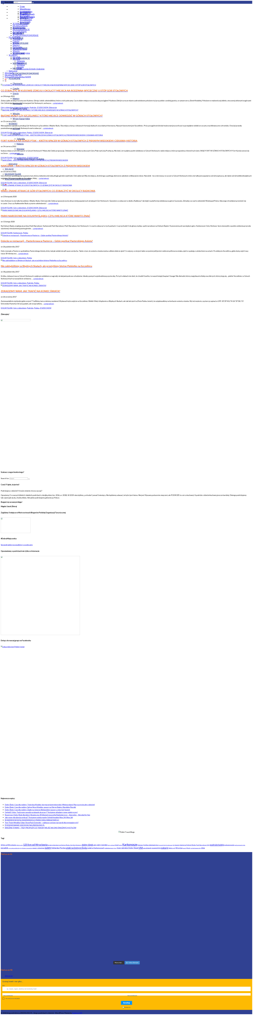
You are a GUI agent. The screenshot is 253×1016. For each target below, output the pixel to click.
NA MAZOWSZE (20, 25)
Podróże (33, 107)
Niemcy (16, 45)
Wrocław (179, 848)
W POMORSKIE (20, 31)
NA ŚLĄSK (17, 33)
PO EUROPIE (14, 37)
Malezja (20, 63)
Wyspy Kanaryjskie (21, 53)
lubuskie (177, 845)
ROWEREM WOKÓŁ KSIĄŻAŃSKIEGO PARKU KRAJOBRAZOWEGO (32, 820)
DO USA (16, 57)
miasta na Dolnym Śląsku (188, 845)
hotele (120, 845)
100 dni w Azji (19, 845)
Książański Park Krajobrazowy (165, 845)
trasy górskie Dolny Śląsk (127, 848)
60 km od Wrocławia (8, 845)
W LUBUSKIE (26, 19)
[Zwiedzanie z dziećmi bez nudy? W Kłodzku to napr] (42, 911)
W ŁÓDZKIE (25, 21)
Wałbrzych (172, 848)
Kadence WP (77, 1013)
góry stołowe (111, 845)
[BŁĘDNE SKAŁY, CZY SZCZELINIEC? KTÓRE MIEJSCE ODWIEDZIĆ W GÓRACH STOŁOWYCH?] (39, 110)
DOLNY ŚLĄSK (26, 17)
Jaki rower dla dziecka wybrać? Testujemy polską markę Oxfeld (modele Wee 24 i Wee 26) (39, 817)
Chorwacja (17, 39)
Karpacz (140, 845)
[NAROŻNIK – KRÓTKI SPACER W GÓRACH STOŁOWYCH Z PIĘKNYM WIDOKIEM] (34, 160)
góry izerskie (102, 845)
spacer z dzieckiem (38, 848)
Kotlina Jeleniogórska (150, 845)
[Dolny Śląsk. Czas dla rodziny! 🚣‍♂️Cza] (210, 903)
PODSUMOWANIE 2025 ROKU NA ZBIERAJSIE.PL (25, 825)
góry (95, 845)
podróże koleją (217, 844)
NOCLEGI (13, 71)
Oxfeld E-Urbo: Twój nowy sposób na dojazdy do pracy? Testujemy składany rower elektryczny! (41, 812)
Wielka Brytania (20, 49)
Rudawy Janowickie (27, 848)
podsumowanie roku (240, 845)
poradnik (4, 848)
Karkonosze (17, 233)
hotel (116, 845)
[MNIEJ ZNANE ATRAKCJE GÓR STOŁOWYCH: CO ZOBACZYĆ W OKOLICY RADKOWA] (36, 185)
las (174, 845)
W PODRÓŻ (25, 11)
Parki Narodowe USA (202, 845)
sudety (48, 847)
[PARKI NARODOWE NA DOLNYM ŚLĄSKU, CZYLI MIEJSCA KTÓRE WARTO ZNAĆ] (34, 210)
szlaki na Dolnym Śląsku (76, 848)
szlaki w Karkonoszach (96, 848)
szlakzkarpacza (109, 848)
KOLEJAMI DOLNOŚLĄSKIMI (18, 77)
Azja (71, 845)
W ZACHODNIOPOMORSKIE (25, 35)
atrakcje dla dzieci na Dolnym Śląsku (59, 845)
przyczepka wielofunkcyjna (15, 848)
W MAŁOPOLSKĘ (21, 23)
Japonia (20, 67)
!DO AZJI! (9, 73)
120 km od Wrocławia (35, 844)
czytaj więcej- (58, 103)
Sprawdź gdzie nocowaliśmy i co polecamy (17, 545)
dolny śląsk (87, 844)
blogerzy (79, 845)
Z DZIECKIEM (42, 107)
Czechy (16, 41)
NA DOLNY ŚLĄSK (13, 75)
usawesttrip (156, 848)
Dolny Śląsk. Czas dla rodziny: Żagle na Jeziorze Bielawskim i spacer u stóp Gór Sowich (37, 810)
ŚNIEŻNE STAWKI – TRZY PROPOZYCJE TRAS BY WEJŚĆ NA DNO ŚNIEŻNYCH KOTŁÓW (40, 828)
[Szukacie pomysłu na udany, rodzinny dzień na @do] (126, 940)
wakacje (164, 848)
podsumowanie (229, 845)
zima (203, 848)
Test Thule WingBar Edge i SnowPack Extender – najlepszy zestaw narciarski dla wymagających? (41, 822)
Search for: (9, 2)
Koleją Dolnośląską (21, 107)
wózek (184, 848)
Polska (29, 132)
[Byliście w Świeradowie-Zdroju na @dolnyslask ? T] (42, 876)
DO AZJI (16, 59)
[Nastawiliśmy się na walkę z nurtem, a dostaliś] (42, 935)
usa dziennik (147, 848)
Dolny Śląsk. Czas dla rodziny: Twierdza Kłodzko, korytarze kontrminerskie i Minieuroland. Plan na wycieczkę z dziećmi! (50, 805)
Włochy (16, 51)
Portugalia (17, 47)
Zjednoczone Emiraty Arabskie (30, 69)
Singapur (21, 65)
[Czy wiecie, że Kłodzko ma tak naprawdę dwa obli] (210, 869)
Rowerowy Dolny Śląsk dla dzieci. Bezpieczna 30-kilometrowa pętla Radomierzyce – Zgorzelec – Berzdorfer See (47, 815)
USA (140, 847)
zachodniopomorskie (196, 848)
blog (74, 845)
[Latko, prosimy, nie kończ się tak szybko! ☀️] (126, 900)
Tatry (115, 848)
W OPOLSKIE (19, 27)
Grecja (15, 43)
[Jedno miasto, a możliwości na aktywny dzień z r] (126, 876)
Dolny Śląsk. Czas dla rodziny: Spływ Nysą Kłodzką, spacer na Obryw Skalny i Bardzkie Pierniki (40, 807)
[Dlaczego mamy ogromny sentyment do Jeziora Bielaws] (210, 944)
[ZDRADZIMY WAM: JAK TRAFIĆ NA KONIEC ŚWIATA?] (23, 285)
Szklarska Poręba (59, 848)
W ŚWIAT (13, 55)
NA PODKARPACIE (21, 29)
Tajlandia (21, 61)
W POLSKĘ (25, 15)
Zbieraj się (53, 107)
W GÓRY (24, 13)
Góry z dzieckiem (7, 107)
